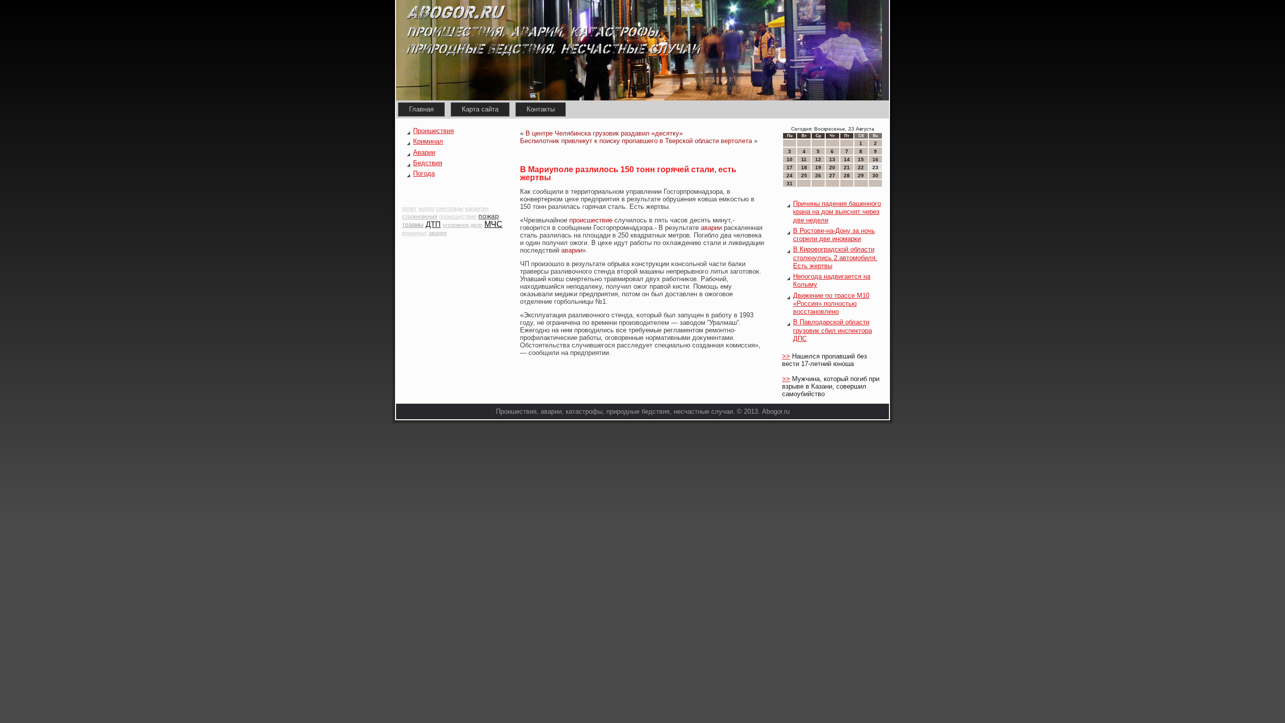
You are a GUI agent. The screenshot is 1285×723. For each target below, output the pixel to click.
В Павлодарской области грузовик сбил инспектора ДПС (832, 330)
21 (847, 167)
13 (832, 159)
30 (875, 175)
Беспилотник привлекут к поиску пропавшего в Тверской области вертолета (636, 141)
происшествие (457, 216)
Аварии (424, 152)
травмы (413, 224)
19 (818, 167)
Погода (424, 173)
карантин (476, 208)
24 (790, 175)
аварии (711, 227)
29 (861, 175)
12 (818, 159)
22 (861, 167)
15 (861, 159)
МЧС (493, 224)
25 (804, 175)
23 (875, 167)
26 (818, 175)
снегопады (449, 208)
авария (438, 233)
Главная (421, 109)
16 (875, 159)
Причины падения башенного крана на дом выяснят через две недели (837, 212)
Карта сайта (480, 109)
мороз (426, 208)
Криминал (428, 141)
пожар (488, 216)
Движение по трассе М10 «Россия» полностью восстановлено (831, 304)
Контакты (541, 109)
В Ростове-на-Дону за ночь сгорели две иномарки (834, 235)
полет (409, 208)
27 (832, 175)
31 (790, 183)
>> (786, 356)
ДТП (433, 224)
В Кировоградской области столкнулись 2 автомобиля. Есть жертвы (835, 258)
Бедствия (427, 163)
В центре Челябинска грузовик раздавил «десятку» (604, 133)
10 (790, 159)
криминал (414, 233)
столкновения (419, 216)
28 (847, 175)
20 (832, 167)
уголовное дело (462, 225)
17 (790, 167)
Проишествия (433, 131)
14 (847, 159)
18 (804, 167)
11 (804, 159)
